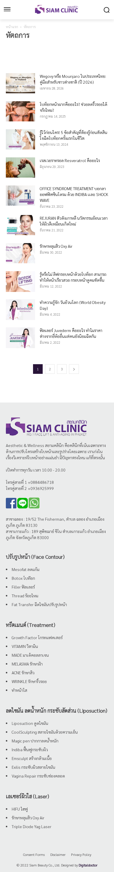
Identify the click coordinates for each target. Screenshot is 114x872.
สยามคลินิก (54, 445)
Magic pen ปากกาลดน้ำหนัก (35, 740)
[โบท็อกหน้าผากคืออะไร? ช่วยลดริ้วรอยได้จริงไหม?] (20, 111)
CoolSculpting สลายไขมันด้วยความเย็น (45, 732)
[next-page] (74, 369)
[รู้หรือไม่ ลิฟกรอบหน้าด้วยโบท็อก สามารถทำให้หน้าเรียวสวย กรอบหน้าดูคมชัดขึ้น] (20, 281)
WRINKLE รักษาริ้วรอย (29, 681)
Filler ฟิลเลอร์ (23, 586)
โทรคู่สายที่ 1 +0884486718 (30, 482)
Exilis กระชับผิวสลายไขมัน (33, 767)
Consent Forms (34, 854)
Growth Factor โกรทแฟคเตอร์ (37, 637)
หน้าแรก (12, 26)
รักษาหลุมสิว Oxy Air (56, 246)
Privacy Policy (81, 854)
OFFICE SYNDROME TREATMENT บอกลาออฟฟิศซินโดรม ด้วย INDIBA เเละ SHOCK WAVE (74, 194)
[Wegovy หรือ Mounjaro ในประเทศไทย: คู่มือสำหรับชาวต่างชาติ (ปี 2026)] (20, 83)
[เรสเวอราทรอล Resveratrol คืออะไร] (20, 167)
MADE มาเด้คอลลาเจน (30, 655)
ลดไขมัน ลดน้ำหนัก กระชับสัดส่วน (50, 46)
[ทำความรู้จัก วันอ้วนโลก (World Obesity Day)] (20, 309)
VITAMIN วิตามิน (25, 646)
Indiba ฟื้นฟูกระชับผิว (30, 749)
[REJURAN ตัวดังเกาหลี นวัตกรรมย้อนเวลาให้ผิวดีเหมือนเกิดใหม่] (20, 225)
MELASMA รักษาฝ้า (27, 663)
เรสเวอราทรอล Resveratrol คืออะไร (70, 160)
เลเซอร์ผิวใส (87, 46)
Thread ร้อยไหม (25, 595)
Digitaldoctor (88, 865)
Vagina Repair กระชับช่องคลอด (38, 775)
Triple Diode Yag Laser (31, 826)
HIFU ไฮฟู (20, 808)
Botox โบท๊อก (23, 578)
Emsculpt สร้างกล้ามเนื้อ (32, 758)
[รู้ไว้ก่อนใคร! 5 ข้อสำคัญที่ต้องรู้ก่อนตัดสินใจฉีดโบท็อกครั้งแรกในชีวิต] (20, 139)
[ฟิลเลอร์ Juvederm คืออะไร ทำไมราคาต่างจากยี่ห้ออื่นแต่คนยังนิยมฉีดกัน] (20, 337)
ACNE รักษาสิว (23, 672)
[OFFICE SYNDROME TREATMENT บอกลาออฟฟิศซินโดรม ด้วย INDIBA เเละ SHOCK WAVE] (20, 195)
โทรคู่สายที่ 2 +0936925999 (30, 488)
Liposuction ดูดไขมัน (30, 723)
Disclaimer (57, 854)
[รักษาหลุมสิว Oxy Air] (20, 253)
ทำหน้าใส (19, 690)
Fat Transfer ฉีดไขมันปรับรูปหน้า (39, 604)
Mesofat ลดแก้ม (25, 569)
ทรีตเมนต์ (14, 46)
